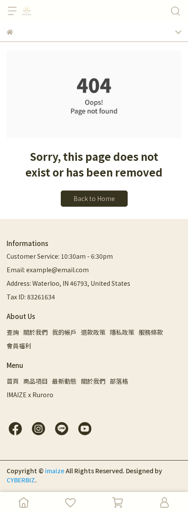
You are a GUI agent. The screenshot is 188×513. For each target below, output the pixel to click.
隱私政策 (122, 332)
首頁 (13, 381)
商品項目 (35, 381)
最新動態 (64, 381)
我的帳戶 (64, 332)
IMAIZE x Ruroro (30, 394)
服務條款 (151, 332)
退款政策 (93, 332)
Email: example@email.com (48, 269)
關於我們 (35, 332)
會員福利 (19, 345)
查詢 (13, 332)
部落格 (119, 381)
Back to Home (94, 198)
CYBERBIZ (21, 479)
